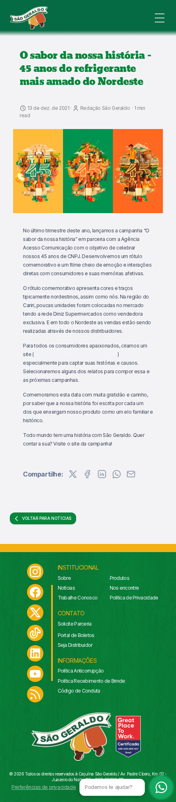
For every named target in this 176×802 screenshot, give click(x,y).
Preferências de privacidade (43, 787)
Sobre (64, 578)
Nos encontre (124, 588)
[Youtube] (35, 674)
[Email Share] (131, 474)
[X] (35, 612)
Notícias (66, 588)
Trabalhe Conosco (78, 598)
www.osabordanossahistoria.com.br (75, 354)
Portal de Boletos (76, 635)
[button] (88, 171)
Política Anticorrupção (81, 671)
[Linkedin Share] (102, 474)
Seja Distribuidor (75, 645)
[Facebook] (35, 592)
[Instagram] (35, 572)
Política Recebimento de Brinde (91, 681)
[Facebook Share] (87, 474)
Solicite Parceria (75, 624)
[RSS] (35, 694)
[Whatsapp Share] (117, 474)
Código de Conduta (79, 691)
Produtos (119, 578)
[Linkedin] (35, 653)
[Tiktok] (35, 633)
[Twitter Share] (73, 474)
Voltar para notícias (46, 518)
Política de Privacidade (134, 598)
